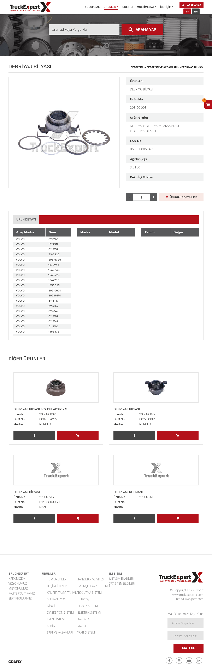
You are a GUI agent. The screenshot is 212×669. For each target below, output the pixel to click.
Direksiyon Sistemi (59, 612)
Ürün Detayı (26, 219)
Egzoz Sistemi (88, 606)
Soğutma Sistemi (89, 593)
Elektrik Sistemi (89, 612)
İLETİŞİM (165, 7)
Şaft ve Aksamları (59, 632)
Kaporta (83, 619)
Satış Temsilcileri (122, 583)
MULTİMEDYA (145, 7)
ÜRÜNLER (110, 7)
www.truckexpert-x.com (188, 595)
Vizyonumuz (17, 583)
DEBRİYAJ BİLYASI (144, 131)
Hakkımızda (16, 578)
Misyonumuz (18, 588)
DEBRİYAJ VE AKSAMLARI (162, 126)
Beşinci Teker (57, 586)
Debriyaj (83, 599)
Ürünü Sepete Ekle (183, 197)
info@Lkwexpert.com (190, 599)
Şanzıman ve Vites (90, 579)
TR (187, 11)
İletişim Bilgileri (121, 578)
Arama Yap (194, 5)
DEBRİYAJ (136, 126)
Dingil (51, 606)
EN (196, 11)
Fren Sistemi (56, 619)
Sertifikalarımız (20, 598)
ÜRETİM (127, 7)
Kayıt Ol (188, 648)
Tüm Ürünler (56, 579)
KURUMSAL (92, 7)
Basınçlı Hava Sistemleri (90, 586)
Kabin (51, 626)
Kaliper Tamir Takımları (59, 593)
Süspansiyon (56, 599)
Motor (82, 626)
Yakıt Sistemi (86, 632)
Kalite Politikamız (21, 593)
